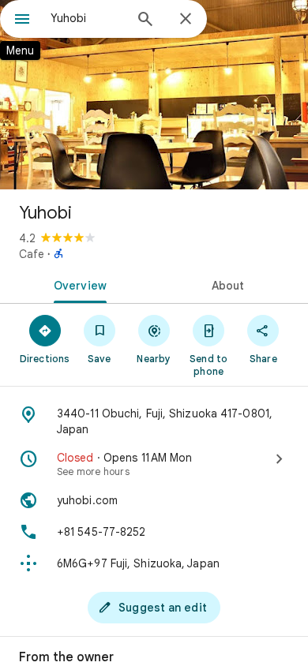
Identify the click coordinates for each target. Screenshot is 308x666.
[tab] (77, 284)
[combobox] (87, 18)
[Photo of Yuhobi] (154, 94)
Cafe (31, 254)
